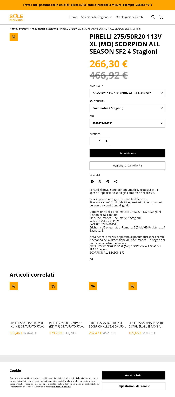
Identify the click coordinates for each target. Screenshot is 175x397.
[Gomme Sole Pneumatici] (16, 17)
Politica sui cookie (61, 386)
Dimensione (96, 86)
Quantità (95, 134)
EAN (92, 116)
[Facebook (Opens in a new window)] (92, 181)
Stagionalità (97, 101)
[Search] (153, 17)
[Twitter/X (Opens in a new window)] (100, 181)
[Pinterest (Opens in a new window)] (107, 181)
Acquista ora (127, 153)
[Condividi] (115, 181)
